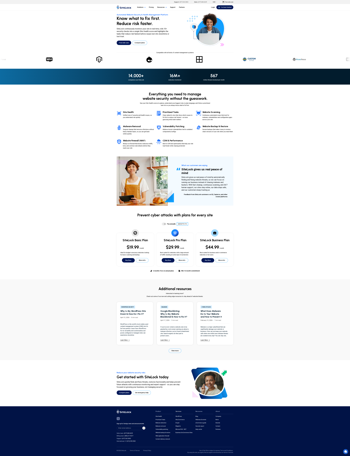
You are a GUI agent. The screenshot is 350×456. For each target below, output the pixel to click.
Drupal (177, 423)
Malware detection (161, 423)
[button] (345, 451)
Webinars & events (201, 419)
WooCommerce (180, 419)
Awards (218, 423)
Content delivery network (163, 439)
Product (158, 411)
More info (142, 260)
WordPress (179, 416)
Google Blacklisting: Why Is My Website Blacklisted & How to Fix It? (173, 314)
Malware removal (161, 426)
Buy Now (128, 260)
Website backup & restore (163, 432)
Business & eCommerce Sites (184, 432)
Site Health (159, 416)
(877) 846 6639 (202, 2)
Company (218, 416)
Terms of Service (135, 450)
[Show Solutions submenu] (144, 7)
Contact (218, 426)
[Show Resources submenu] (165, 7)
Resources (199, 411)
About (218, 411)
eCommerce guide (201, 423)
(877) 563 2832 (184, 2)
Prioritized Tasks (160, 419)
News (217, 419)
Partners (218, 429)
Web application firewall (162, 436)
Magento (178, 426)
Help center (199, 429)
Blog (197, 416)
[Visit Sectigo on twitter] (118, 418)
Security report (200, 426)
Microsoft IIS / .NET (181, 429)
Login (213, 7)
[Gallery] (175, 59)
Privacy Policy (147, 450)
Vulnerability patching (162, 429)
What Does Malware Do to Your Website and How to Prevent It (211, 314)
